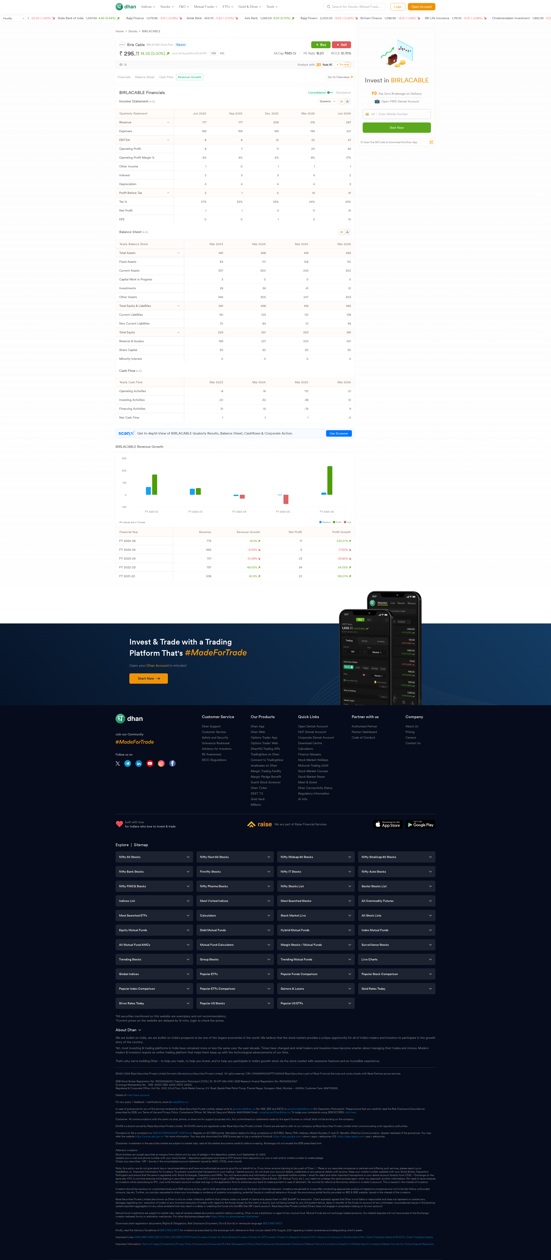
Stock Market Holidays (313, 760)
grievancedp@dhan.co (300, 1108)
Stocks (132, 31)
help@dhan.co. (180, 1102)
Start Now (397, 127)
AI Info (302, 799)
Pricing (410, 732)
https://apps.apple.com (350, 1136)
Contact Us (413, 743)
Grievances (200, 1244)
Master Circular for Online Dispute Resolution (408, 1244)
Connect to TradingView (267, 760)
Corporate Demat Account (316, 737)
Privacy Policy (184, 1244)
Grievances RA (216, 1244)
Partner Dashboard (364, 732)
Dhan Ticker (259, 788)
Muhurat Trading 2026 (313, 765)
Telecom (180, 44)
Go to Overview (338, 77)
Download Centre (310, 743)
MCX (279, 1223)
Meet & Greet (307, 782)
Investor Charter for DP (252, 1237)
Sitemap (141, 845)
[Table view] (342, 101)
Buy (323, 45)
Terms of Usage (150, 1244)
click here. (350, 1112)
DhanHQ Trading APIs (265, 748)
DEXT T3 (257, 793)
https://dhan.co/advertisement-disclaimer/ (235, 1216)
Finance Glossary (309, 754)
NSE (213, 53)
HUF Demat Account (312, 732)
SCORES (177, 1237)
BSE (222, 53)
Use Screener (339, 433)
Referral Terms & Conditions (321, 1244)
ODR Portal (190, 1237)
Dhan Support (211, 726)
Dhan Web (258, 732)
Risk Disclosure (264, 1244)
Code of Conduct (363, 737)
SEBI (137, 1237)
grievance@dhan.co (244, 1108)
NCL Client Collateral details (376, 1237)
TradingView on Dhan (265, 754)
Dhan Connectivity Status (315, 788)
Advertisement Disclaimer (289, 1244)
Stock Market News (311, 776)
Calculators (305, 748)
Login (398, 6)
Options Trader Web (264, 743)
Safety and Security (215, 737)
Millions (256, 804)
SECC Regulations (214, 760)
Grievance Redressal (215, 743)
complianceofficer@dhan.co (275, 1112)
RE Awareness (211, 754)
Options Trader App (264, 737)
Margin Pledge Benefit (266, 776)
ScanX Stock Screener (266, 782)
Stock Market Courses (313, 771)
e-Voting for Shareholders (343, 1237)
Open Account (422, 6)
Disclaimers (167, 1244)
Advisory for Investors (216, 748)
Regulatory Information (313, 793)
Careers (411, 737)
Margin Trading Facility (266, 771)
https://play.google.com (287, 1136)
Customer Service (214, 732)
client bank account (138, 1095)
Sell (344, 45)
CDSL (166, 1237)
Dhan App (257, 726)
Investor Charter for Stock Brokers (218, 1237)
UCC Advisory (319, 1237)
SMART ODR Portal (181, 1133)
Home (120, 31)
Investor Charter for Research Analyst (288, 1237)
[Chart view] (347, 101)
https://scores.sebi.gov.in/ (150, 1136)
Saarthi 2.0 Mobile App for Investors (359, 1244)
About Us (412, 726)
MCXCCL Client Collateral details (414, 1237)
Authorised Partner (364, 726)
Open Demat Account (313, 726)
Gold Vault (258, 799)
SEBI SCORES (161, 1133)
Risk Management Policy (240, 1244)
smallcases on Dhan (264, 765)
